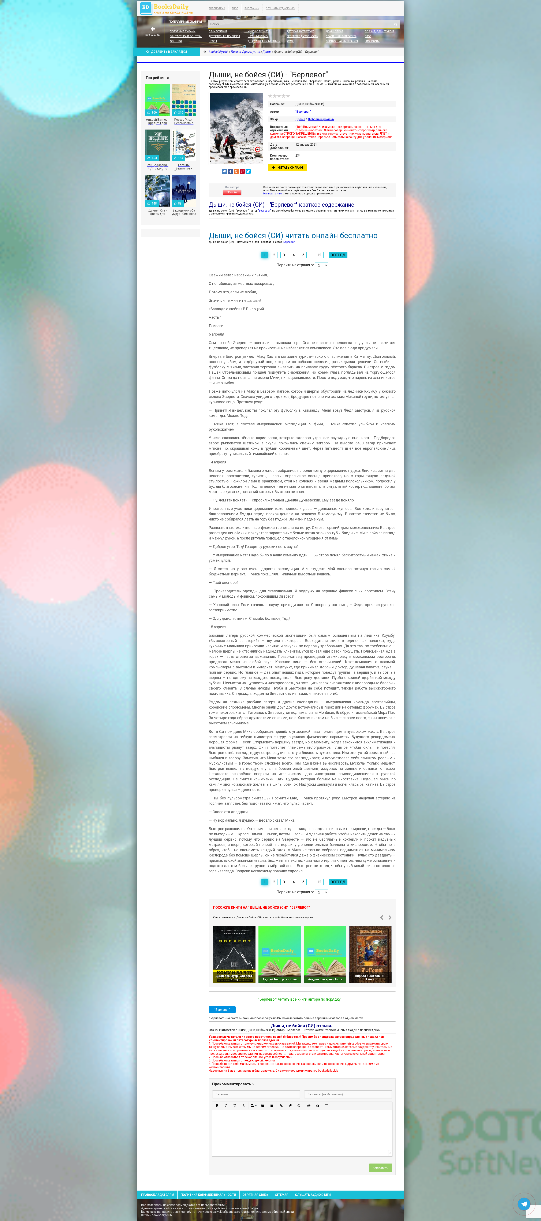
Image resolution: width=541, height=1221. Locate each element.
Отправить (380, 1167)
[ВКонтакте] (224, 171)
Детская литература (300, 31)
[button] (217, 1106)
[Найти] (395, 24)
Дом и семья (334, 31)
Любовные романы (182, 31)
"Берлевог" (303, 111)
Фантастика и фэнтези (186, 36)
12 (319, 255)
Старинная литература (341, 36)
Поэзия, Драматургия (379, 31)
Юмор (290, 41)
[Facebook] (230, 171)
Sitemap (281, 1194)
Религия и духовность (302, 36)
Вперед (338, 255)
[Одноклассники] (236, 171)
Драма (300, 119)
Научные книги (258, 36)
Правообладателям (157, 1194)
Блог (235, 8)
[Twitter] (248, 171)
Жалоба (232, 192)
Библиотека (217, 8)
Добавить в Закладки (169, 51)
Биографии (252, 8)
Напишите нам (272, 193)
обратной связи (283, 1211)
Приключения (218, 31)
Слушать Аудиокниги (280, 8)
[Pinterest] (242, 171)
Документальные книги (264, 41)
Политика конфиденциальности (208, 1194)
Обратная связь (256, 1194)
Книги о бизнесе (259, 31)
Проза (213, 41)
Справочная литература (342, 41)
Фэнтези (176, 41)
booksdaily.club (168, 8)
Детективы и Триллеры (224, 36)
